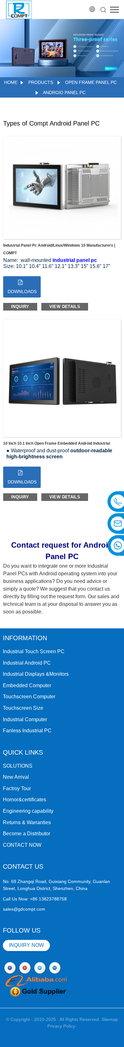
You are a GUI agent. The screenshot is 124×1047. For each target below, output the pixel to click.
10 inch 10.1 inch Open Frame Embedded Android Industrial (56, 443)
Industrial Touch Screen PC (34, 651)
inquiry (20, 306)
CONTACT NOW (22, 845)
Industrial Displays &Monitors (36, 674)
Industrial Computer (25, 719)
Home (10, 82)
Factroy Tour (17, 788)
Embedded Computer (27, 685)
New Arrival (16, 777)
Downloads (22, 291)
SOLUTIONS (17, 766)
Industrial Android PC (27, 663)
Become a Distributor (26, 833)
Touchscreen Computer (29, 696)
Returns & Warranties (27, 822)
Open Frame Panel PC (91, 82)
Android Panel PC (64, 92)
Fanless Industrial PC (27, 730)
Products (40, 82)
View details (64, 306)
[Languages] (92, 9)
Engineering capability (28, 811)
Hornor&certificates (24, 799)
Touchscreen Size (23, 708)
